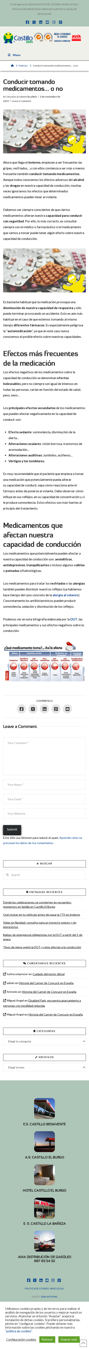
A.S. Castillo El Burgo (44, 1157)
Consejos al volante (16, 96)
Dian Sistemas (49, 1296)
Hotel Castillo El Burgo (44, 1190)
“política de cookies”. (18, 1331)
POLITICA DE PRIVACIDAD (26, 9)
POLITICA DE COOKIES (48, 4)
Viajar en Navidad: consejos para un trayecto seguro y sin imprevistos (39, 925)
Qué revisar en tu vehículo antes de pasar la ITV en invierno (41, 914)
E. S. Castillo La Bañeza (44, 1223)
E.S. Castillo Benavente (44, 1124)
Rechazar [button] (47, 1339)
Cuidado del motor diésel (48, 974)
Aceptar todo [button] (69, 1339)
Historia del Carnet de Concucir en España (46, 983)
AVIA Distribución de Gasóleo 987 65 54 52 (44, 1259)
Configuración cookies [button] (21, 1339)
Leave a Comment (21, 101)
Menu (16, 55)
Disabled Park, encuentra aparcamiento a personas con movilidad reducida (42, 1003)
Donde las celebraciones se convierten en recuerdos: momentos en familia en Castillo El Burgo (37, 904)
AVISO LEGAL (70, 4)
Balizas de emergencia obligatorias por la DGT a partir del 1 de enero (42, 937)
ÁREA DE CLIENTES (53, 9)
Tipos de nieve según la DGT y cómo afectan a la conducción (42, 947)
